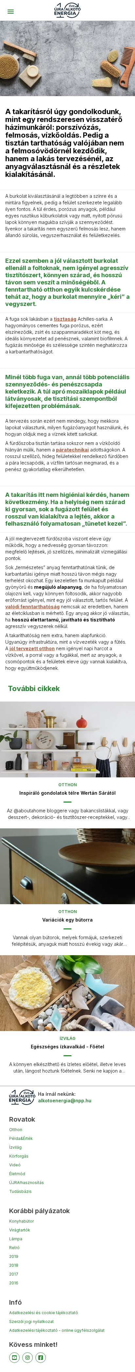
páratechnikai (72, 449)
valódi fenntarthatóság (32, 606)
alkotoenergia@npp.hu (64, 1100)
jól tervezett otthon (32, 648)
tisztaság (65, 319)
